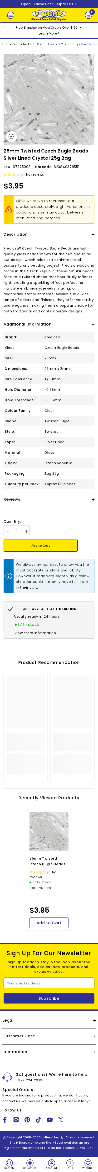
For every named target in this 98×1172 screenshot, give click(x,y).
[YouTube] (49, 1119)
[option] (49, 99)
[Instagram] (16, 1119)
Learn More (48, 33)
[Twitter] (60, 1119)
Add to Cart (40, 546)
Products (24, 44)
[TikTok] (38, 1119)
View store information (35, 633)
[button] (14, 174)
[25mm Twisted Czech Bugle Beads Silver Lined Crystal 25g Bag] (49, 831)
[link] (25, 745)
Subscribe (49, 998)
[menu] (10, 15)
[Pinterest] (27, 1119)
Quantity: (12, 521)
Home (6, 44)
